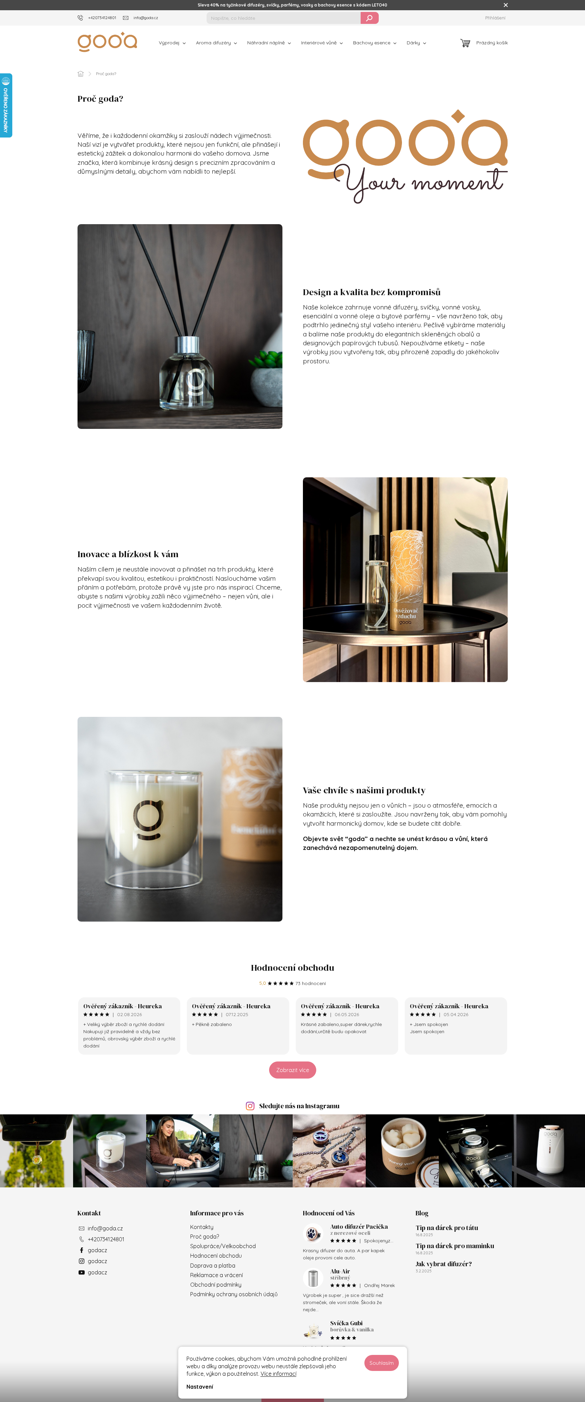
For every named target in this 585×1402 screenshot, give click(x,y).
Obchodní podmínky (215, 1284)
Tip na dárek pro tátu (447, 1227)
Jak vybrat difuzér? (444, 1263)
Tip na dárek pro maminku (455, 1245)
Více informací (278, 1373)
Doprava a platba (212, 1265)
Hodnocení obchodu (292, 968)
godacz (97, 1250)
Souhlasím (382, 1363)
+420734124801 (106, 1239)
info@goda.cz (105, 1228)
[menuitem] (172, 42)
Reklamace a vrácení (216, 1275)
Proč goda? (204, 1236)
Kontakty (201, 1227)
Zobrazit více (292, 1070)
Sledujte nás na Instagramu (299, 1105)
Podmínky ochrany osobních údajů (234, 1294)
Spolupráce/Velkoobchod (223, 1246)
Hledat (370, 18)
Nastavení (199, 1386)
